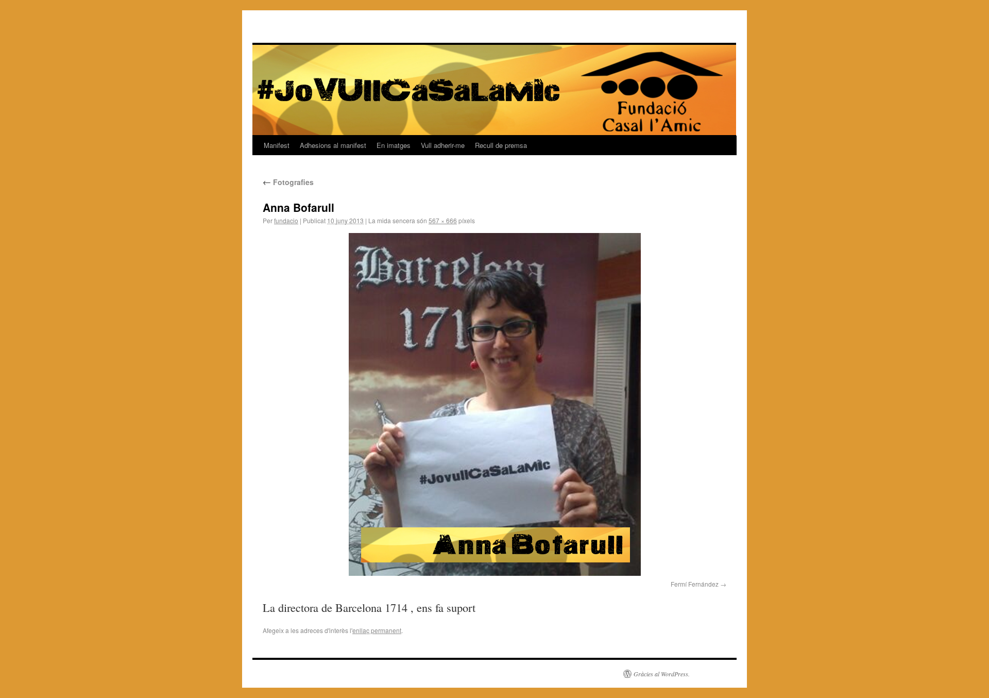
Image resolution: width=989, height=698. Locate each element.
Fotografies (288, 182)
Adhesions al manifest (333, 145)
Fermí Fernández (695, 583)
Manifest (276, 145)
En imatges (394, 145)
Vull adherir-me (443, 145)
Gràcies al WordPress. (662, 674)
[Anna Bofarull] (494, 404)
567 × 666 (443, 220)
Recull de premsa (501, 145)
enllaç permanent (376, 630)
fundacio (286, 220)
